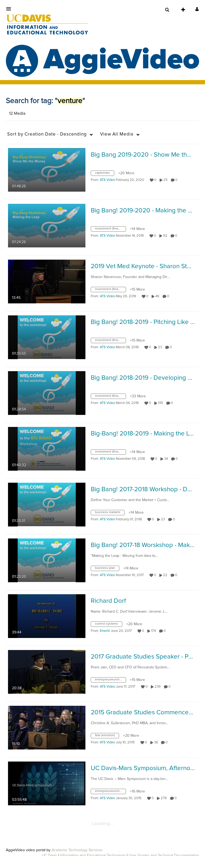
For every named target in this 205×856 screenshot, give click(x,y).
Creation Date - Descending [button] (47, 134)
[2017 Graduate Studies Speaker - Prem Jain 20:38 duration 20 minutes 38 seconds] (46, 671)
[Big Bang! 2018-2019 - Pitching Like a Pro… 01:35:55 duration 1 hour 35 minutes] (46, 337)
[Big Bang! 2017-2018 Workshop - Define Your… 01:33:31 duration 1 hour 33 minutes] (46, 504)
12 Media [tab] (17, 113)
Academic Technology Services (77, 850)
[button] (10, 9)
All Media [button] (116, 134)
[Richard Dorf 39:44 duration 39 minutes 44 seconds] (46, 616)
